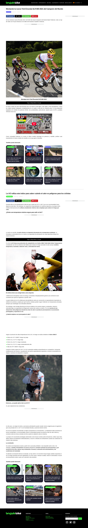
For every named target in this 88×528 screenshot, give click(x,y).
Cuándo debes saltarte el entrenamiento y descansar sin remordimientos (14, 500)
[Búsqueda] (81, 3)
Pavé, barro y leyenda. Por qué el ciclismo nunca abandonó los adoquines (53, 181)
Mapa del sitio (28, 517)
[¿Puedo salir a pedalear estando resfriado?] (34, 495)
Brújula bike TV (68, 2)
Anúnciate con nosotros (30, 518)
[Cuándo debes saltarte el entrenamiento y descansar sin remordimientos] (15, 495)
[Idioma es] (74, 3)
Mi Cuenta (77, 2)
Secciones (28, 516)
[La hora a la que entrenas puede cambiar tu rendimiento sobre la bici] (53, 155)
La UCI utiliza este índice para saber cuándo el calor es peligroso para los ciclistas (14, 159)
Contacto (27, 519)
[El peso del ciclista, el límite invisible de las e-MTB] (15, 176)
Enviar (80, 518)
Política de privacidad (50, 518)
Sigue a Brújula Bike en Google (34, 102)
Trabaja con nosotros (30, 520)
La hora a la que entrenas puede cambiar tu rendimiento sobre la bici (52, 159)
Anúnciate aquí (34, 24)
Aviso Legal (48, 516)
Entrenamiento (42, 2)
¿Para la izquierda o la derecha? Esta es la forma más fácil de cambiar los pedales (52, 500)
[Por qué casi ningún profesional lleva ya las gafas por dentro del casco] (34, 155)
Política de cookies (49, 517)
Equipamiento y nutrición (58, 2)
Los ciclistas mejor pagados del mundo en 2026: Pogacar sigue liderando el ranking (52, 478)
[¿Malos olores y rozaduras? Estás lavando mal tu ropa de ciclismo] (34, 176)
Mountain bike (34, 2)
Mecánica (49, 2)
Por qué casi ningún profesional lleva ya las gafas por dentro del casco (33, 159)
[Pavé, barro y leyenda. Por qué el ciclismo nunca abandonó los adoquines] (53, 176)
